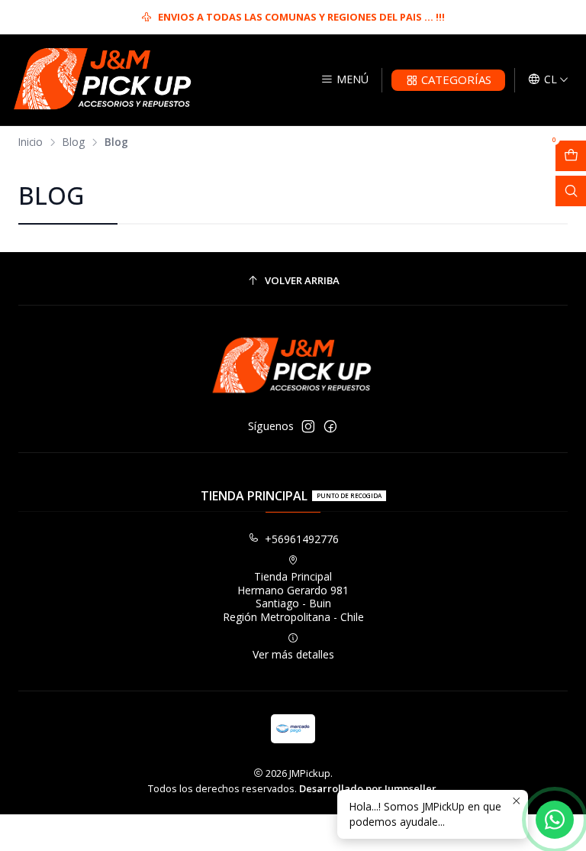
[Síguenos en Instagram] (308, 426)
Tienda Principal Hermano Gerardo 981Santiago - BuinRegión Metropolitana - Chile (293, 596)
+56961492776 (302, 539)
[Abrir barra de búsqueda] (570, 191)
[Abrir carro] (570, 156)
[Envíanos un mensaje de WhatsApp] (555, 820)
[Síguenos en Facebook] (330, 426)
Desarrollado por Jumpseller (367, 788)
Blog (74, 142)
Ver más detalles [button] (293, 654)
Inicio (30, 142)
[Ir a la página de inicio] (103, 80)
